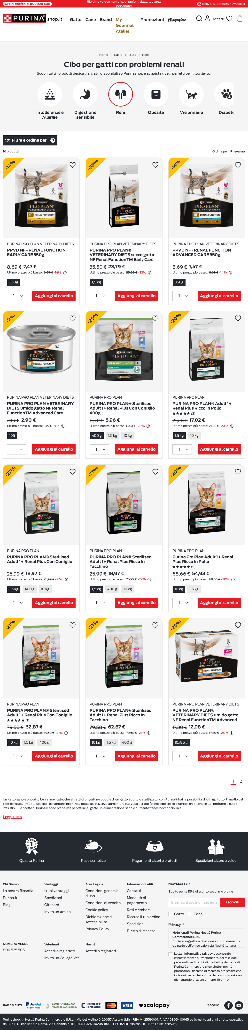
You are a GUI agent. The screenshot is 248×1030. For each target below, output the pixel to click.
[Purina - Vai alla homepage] (32, 18)
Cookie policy (96, 910)
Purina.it (10, 898)
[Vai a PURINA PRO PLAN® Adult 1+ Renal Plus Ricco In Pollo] (207, 351)
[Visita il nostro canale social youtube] (239, 1005)
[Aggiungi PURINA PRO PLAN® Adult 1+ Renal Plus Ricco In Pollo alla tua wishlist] (238, 318)
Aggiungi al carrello (54, 296)
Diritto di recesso (141, 931)
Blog (7, 905)
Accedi (218, 19)
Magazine (177, 19)
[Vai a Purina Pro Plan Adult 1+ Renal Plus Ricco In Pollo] (207, 505)
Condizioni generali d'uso (101, 893)
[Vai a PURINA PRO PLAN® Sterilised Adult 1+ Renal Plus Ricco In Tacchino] (124, 505)
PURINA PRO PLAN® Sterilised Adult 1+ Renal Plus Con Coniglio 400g (122, 408)
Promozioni (152, 20)
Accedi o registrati (59, 951)
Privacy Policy (97, 929)
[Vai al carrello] (239, 18)
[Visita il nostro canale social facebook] (228, 1005)
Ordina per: (228, 151)
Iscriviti (232, 902)
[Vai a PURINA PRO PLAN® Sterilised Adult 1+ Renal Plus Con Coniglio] (41, 505)
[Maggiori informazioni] (64, 272)
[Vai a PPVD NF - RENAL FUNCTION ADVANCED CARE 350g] (207, 198)
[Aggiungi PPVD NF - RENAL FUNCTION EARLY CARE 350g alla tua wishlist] (73, 165)
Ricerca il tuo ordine (143, 917)
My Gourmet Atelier (125, 25)
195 (12, 436)
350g (13, 282)
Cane (90, 20)
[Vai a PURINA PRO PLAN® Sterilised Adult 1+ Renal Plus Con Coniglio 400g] (124, 351)
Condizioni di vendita (103, 903)
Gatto (76, 20)
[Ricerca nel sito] (199, 18)
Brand (106, 20)
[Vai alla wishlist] (229, 18)
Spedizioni (53, 898)
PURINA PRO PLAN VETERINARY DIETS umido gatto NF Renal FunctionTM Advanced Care (40, 408)
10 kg (128, 436)
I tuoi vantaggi (56, 891)
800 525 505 (14, 950)
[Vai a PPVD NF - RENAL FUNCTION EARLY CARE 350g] (41, 198)
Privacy (174, 925)
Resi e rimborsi (139, 910)
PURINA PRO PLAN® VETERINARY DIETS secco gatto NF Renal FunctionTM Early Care (122, 254)
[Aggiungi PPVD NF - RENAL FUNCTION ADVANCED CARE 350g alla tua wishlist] (238, 165)
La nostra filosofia (18, 891)
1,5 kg (96, 282)
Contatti (134, 891)
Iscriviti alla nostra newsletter (223, 4)
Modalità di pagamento (137, 900)
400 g (97, 436)
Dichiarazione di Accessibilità (99, 919)
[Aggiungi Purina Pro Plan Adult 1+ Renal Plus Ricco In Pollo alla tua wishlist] (238, 472)
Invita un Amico (57, 912)
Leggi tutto (12, 817)
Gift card (51, 905)
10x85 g (181, 742)
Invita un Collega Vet (61, 958)
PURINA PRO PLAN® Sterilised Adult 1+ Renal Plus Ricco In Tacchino (121, 561)
